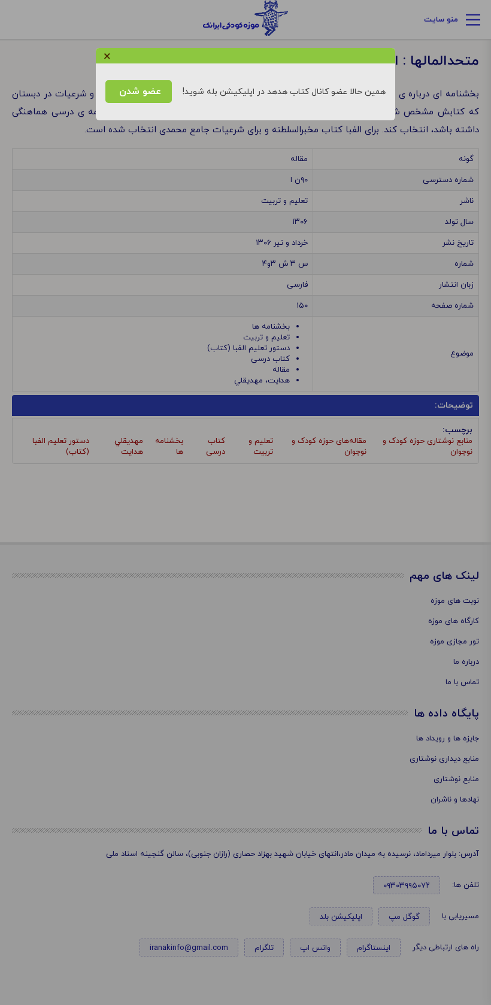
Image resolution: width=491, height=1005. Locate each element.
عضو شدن (138, 91)
